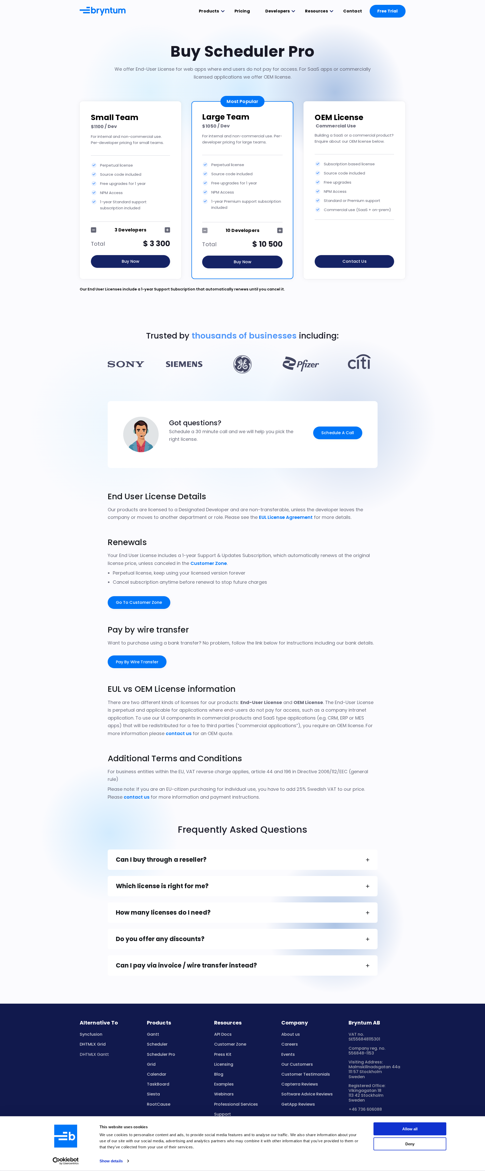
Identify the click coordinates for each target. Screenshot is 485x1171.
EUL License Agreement (286, 517)
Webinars (224, 1094)
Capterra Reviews (299, 1084)
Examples (224, 1084)
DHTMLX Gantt (94, 1054)
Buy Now (130, 261)
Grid (151, 1064)
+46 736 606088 (365, 1109)
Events (288, 1054)
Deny (409, 1143)
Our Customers (297, 1064)
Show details (111, 1161)
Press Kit (222, 1054)
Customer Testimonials (305, 1074)
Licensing (223, 1064)
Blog (218, 1074)
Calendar (156, 1074)
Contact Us (354, 261)
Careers (289, 1044)
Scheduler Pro (161, 1054)
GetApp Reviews (298, 1104)
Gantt (153, 1034)
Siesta (153, 1094)
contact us (178, 733)
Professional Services (236, 1104)
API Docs (223, 1034)
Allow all (410, 1129)
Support (222, 1114)
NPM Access (111, 192)
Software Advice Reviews (307, 1094)
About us (290, 1034)
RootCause (158, 1104)
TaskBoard (158, 1084)
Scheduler (157, 1044)
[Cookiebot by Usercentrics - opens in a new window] (65, 1161)
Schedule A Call (337, 433)
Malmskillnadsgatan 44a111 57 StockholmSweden (374, 1071)
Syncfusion (91, 1034)
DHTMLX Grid (93, 1044)
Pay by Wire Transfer (137, 662)
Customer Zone (208, 563)
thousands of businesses (244, 335)
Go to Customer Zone (139, 602)
